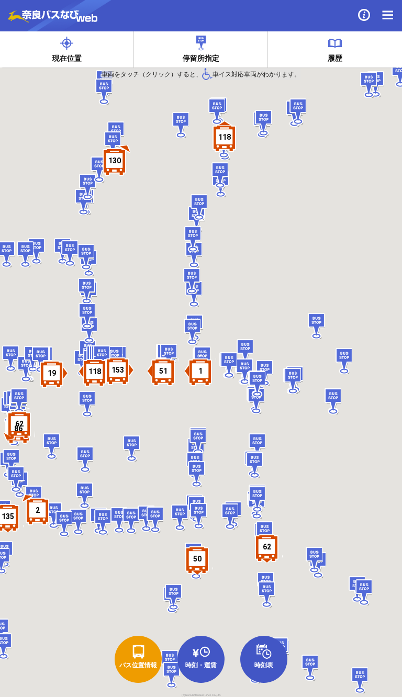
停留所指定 (201, 58)
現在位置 (67, 58)
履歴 (335, 58)
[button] (224, 137)
